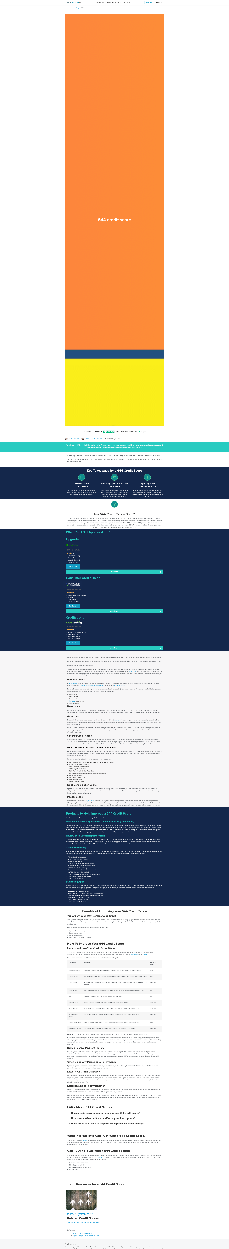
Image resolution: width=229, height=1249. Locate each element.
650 (88, 1222)
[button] (114, 572)
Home (66, 8)
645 (85, 1222)
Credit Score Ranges (74, 8)
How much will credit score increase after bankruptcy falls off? (79, 1214)
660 (94, 1222)
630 (72, 1222)
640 (78, 1222)
